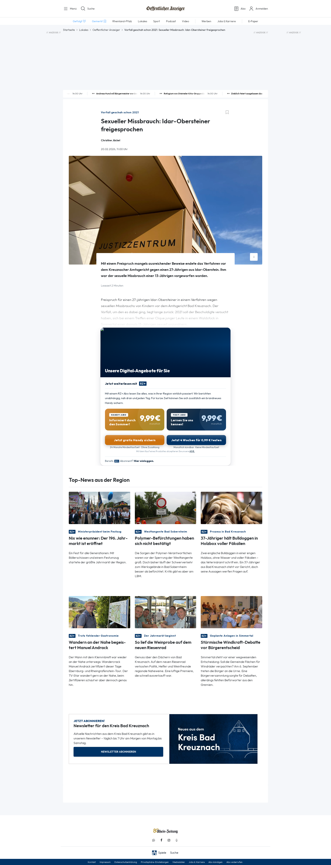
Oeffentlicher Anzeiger (106, 30)
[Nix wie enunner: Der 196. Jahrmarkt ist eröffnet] (99, 508)
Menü (73, 8)
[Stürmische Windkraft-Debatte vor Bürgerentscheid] (231, 612)
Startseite (69, 30)
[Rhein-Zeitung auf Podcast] (177, 840)
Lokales (83, 30)
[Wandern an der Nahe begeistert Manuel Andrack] (99, 612)
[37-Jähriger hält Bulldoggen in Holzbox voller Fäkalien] (231, 508)
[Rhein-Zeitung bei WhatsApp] (154, 840)
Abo (243, 8)
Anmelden (262, 8)
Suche (91, 8)
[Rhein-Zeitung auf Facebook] (161, 840)
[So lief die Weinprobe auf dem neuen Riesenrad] (165, 612)
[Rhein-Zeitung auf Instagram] (169, 840)
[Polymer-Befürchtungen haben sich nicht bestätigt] (165, 508)
